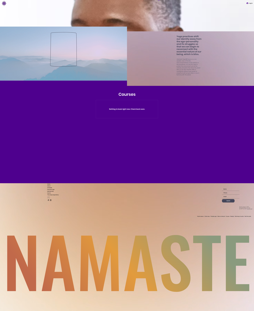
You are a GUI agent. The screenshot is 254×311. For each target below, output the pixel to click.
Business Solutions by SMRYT (244, 206)
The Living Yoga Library (53, 195)
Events (49, 193)
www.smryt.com (249, 208)
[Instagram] (51, 200)
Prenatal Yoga (50, 189)
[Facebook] (48, 200)
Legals (48, 196)
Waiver (48, 197)
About (48, 186)
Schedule (49, 187)
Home (48, 184)
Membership (50, 191)
